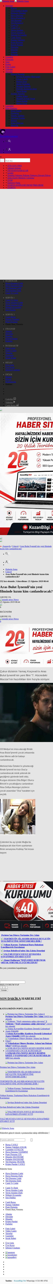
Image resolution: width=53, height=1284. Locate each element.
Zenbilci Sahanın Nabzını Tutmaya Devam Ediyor (29, 175)
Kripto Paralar (17, 45)
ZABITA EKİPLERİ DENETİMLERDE (25, 185)
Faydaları (15, 113)
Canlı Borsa (16, 37)
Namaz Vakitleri (18, 40)
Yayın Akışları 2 (18, 32)
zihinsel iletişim (14, 168)
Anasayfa (6, 546)
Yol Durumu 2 (17, 23)
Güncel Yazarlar (18, 74)
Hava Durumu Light (14, 283)
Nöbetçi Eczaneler (19, 35)
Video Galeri (10, 350)
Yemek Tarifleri (17, 116)
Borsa (11, 1145)
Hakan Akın (21, 81)
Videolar (9, 69)
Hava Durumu (17, 15)
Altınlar (14, 52)
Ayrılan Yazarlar (18, 94)
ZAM (10, 180)
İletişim (8, 377)
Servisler (9, 6)
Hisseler (14, 50)
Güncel (15, 546)
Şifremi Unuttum (12, 370)
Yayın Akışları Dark (14, 305)
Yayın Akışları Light (14, 302)
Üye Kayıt (9, 367)
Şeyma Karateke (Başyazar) (28, 76)
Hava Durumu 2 (18, 18)
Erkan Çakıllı (22, 79)
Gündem (9, 57)
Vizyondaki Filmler (19, 10)
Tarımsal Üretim (18, 118)
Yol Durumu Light (13, 288)
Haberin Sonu (11, 569)
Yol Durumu (16, 20)
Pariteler (14, 54)
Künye (14, 8)
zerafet (10, 173)
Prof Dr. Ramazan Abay (26, 89)
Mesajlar (14, 125)
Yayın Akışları (17, 30)
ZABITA (11, 187)
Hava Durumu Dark (14, 286)
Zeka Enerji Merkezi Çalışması (20, 178)
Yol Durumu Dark (13, 290)
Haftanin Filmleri (18, 13)
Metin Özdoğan (23, 84)
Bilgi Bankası (11, 108)
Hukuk (14, 120)
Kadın (8, 64)
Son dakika (9, 136)
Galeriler (9, 399)
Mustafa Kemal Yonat (25, 98)
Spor (7, 62)
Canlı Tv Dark (11, 300)
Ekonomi (9, 59)
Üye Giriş (9, 365)
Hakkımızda (10, 382)
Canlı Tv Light (11, 293)
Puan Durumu (17, 42)
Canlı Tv (14, 25)
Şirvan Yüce (21, 103)
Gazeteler (9, 106)
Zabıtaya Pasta (13, 183)
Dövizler (14, 47)
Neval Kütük (21, 101)
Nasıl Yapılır (16, 111)
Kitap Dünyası (17, 123)
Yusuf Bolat (21, 91)
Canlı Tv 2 (15, 28)
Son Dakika (10, 310)
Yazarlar (9, 72)
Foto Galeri (10, 67)
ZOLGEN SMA (14, 165)
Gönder (4, 990)
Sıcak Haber (10, 358)
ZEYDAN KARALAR (17, 170)
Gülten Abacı (22, 96)
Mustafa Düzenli (23, 86)
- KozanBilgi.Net (19, 1281)
